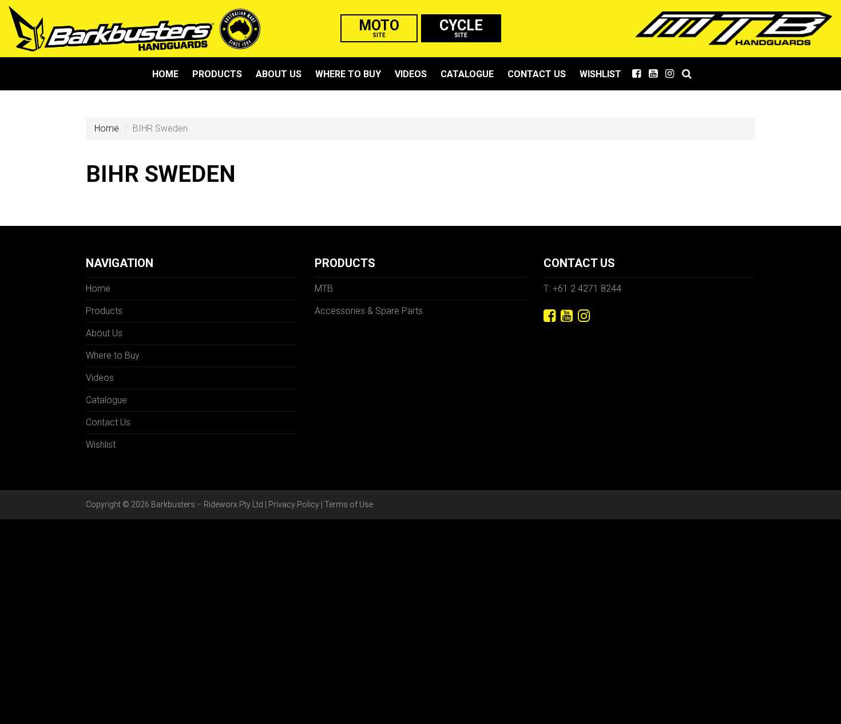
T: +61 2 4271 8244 (582, 288)
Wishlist (600, 74)
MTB (324, 288)
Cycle (461, 27)
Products (217, 74)
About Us (279, 74)
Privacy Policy (293, 504)
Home (165, 74)
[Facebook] (550, 316)
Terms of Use (348, 504)
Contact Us (536, 74)
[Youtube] (567, 316)
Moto (379, 27)
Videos (411, 74)
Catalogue (467, 74)
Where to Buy (348, 74)
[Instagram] (584, 316)
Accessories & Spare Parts (369, 310)
